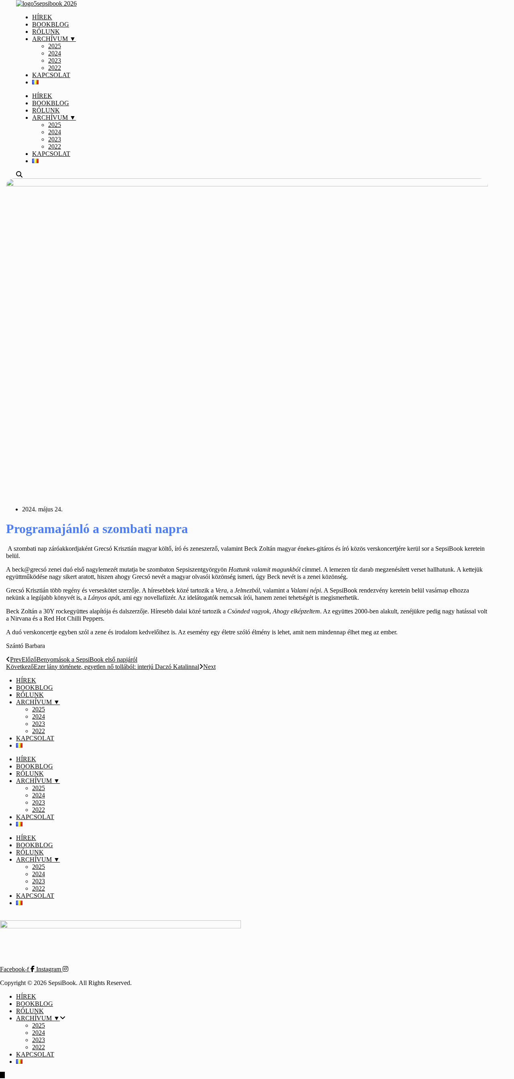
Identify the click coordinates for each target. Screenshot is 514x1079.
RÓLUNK (46, 31)
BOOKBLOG (50, 24)
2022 (54, 67)
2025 (54, 46)
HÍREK (42, 17)
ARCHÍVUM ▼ (54, 38)
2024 (54, 53)
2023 (54, 60)
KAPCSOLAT (51, 75)
